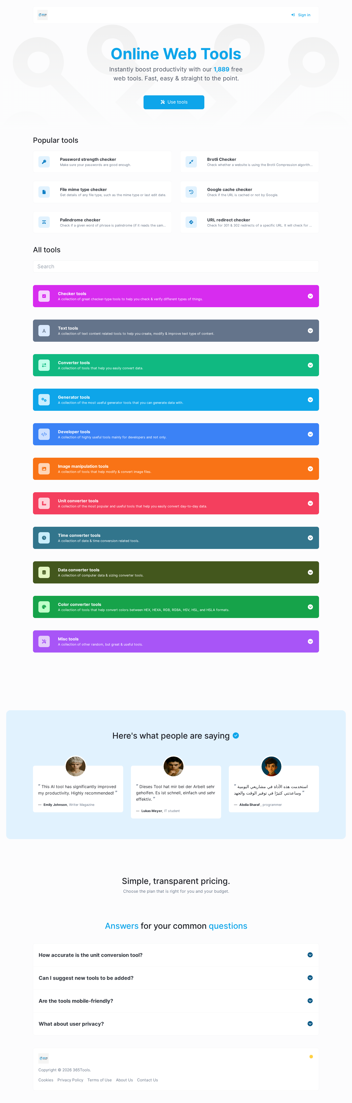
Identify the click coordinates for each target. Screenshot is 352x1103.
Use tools (177, 102)
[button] (310, 296)
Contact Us (147, 1079)
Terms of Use (99, 1079)
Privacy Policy (70, 1079)
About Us (124, 1079)
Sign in (304, 15)
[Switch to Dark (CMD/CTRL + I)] (311, 1056)
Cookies (45, 1079)
